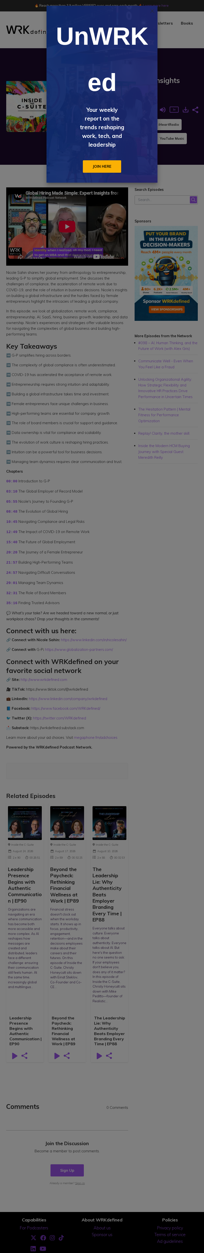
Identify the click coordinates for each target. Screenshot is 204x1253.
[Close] (152, 11)
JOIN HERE (102, 166)
